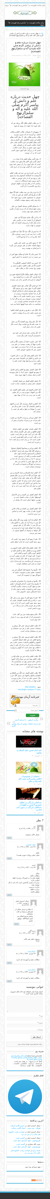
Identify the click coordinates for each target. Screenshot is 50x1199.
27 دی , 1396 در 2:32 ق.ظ (27, 828)
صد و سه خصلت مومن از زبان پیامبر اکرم (26, 724)
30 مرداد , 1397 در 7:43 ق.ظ (26, 867)
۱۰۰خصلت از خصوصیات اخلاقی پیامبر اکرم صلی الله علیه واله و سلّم (30, 778)
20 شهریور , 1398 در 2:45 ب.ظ (25, 972)
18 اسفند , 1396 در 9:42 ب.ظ (26, 847)
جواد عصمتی (30, 845)
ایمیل (41, 1023)
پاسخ (9, 838)
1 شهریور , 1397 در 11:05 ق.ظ (23, 904)
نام (42, 1016)
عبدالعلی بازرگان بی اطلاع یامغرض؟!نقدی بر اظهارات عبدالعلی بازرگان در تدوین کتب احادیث (29, 806)
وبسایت (40, 1030)
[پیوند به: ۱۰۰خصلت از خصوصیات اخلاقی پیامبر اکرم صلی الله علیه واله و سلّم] (28, 768)
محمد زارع (36, 1150)
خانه (41, 33)
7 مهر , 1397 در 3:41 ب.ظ (27, 933)
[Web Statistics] (36, 1181)
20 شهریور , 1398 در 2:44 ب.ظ (25, 953)
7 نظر (39, 57)
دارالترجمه (31, 951)
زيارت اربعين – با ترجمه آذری (26, 719)
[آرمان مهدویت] (25, 13)
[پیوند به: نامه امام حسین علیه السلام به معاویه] (28, 741)
